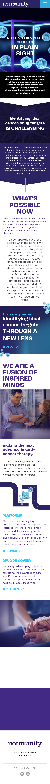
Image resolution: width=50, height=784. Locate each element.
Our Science (15, 550)
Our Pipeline (15, 589)
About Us (12, 346)
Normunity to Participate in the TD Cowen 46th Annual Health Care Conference (24, 715)
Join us (11, 680)
